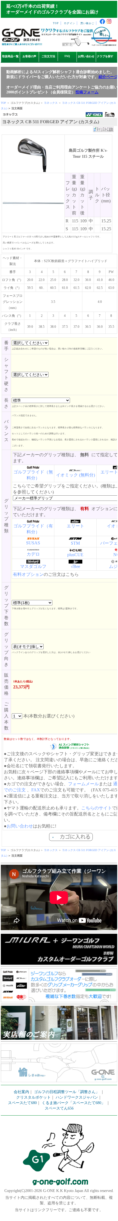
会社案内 (21, 1092)
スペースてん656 (59, 1108)
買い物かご (87, 23)
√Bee (75, 566)
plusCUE (75, 554)
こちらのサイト (96, 808)
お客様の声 (29, 56)
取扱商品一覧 (10, 56)
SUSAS (33, 543)
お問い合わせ (86, 56)
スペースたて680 (22, 1103)
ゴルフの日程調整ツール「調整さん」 (66, 1092)
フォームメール (83, 784)
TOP (56, 23)
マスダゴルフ (33, 566)
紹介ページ (108, 77)
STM (75, 543)
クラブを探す (105, 56)
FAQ (67, 56)
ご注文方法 (48, 56)
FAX (35, 790)
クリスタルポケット (33, 1097)
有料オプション (28, 574)
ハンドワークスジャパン (77, 1097)
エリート (75, 526)
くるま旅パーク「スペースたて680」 (74, 1103)
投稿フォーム (87, 92)
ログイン (69, 23)
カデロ (33, 554)
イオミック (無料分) (75, 475)
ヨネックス (51, 102)
